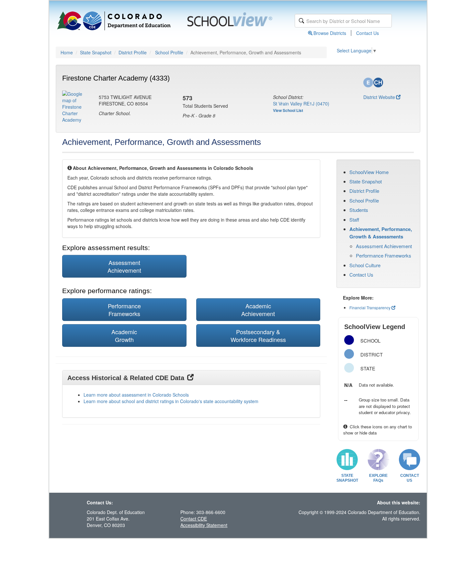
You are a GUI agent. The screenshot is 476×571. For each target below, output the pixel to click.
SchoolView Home (369, 172)
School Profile (169, 52)
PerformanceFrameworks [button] (124, 310)
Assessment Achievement (384, 246)
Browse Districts (329, 33)
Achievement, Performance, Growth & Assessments (380, 232)
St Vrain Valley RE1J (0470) (301, 103)
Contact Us (367, 33)
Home (67, 52)
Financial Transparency (370, 307)
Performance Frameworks (383, 255)
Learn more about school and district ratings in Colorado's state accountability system (171, 401)
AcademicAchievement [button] (258, 310)
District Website (379, 97)
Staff (354, 219)
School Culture (364, 265)
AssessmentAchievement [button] (124, 266)
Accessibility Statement (203, 525)
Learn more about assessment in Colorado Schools (136, 394)
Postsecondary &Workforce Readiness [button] (258, 335)
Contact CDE (193, 518)
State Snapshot (95, 52)
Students (358, 209)
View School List (288, 110)
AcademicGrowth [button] (124, 335)
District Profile (133, 52)
